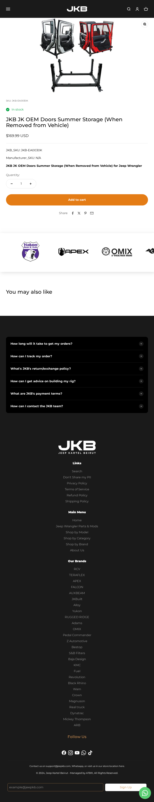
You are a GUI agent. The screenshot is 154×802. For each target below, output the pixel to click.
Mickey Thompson (77, 719)
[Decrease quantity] (11, 183)
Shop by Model (77, 532)
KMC (77, 665)
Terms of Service (77, 489)
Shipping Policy (77, 501)
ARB (77, 725)
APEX (77, 581)
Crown (77, 695)
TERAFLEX (77, 575)
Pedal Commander (77, 635)
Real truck (77, 707)
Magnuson (77, 701)
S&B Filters (77, 653)
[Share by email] (92, 213)
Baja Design (77, 659)
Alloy (77, 605)
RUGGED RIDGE (77, 617)
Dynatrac (77, 713)
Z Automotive (77, 641)
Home (77, 520)
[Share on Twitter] (79, 213)
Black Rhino (77, 683)
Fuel (77, 671)
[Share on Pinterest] (85, 213)
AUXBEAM (77, 593)
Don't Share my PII (77, 477)
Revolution (77, 677)
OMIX (77, 629)
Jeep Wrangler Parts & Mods (77, 526)
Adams (77, 623)
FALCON (77, 587)
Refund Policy (77, 495)
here (121, 766)
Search (77, 471)
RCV (77, 569)
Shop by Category (77, 538)
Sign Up (126, 787)
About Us (77, 550)
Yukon (77, 611)
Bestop (77, 647)
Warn (77, 689)
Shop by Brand (77, 544)
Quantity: (13, 175)
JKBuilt (77, 599)
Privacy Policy (77, 483)
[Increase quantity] (30, 183)
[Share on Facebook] (72, 213)
